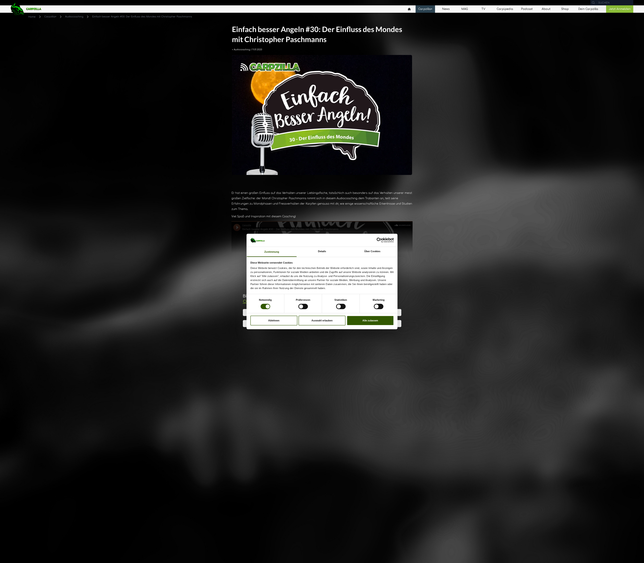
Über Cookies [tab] (372, 251)
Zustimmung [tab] (271, 251)
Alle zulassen (370, 320)
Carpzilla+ (50, 16)
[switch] (303, 306)
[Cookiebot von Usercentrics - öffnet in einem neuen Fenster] (379, 240)
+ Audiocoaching (241, 49)
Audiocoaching (74, 16)
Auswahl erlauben (322, 320)
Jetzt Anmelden (620, 9)
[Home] (409, 9)
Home (32, 17)
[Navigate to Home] (409, 9)
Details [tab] (322, 251)
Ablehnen (273, 320)
